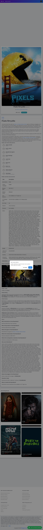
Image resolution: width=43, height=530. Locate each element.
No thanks (25, 267)
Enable (30, 267)
